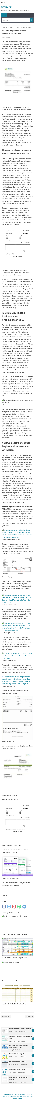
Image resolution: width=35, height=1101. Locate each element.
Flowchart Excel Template (16, 1054)
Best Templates (17, 1094)
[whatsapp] (19, 907)
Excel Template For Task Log (17, 1061)
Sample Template (27, 1094)
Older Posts (29, 1016)
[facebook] (4, 907)
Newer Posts (6, 1016)
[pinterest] (14, 907)
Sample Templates (8, 1094)
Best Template (15, 1096)
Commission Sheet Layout (17, 1069)
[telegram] (24, 907)
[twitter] (9, 907)
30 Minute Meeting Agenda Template (20, 1028)
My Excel (7, 7)
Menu (4, 15)
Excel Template (6, 1096)
